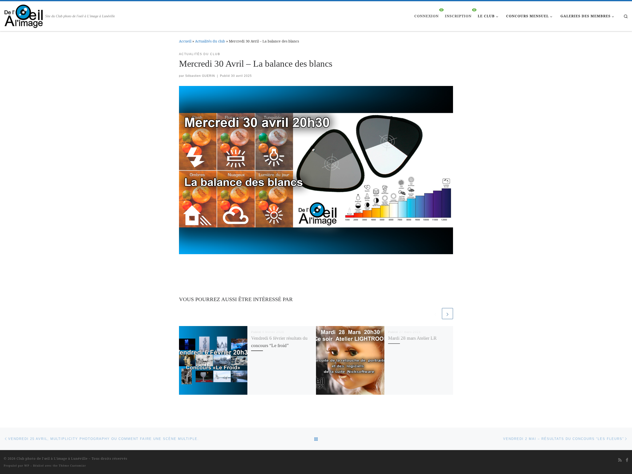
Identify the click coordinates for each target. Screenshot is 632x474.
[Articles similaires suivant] (447, 313)
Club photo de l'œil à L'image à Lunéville (52, 458)
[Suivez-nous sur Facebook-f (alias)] (627, 460)
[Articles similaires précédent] (435, 313)
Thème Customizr (72, 465)
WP (26, 465)
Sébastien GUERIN (200, 76)
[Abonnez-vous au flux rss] (620, 460)
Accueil (185, 41)
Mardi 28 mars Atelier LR (412, 338)
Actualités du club (210, 41)
